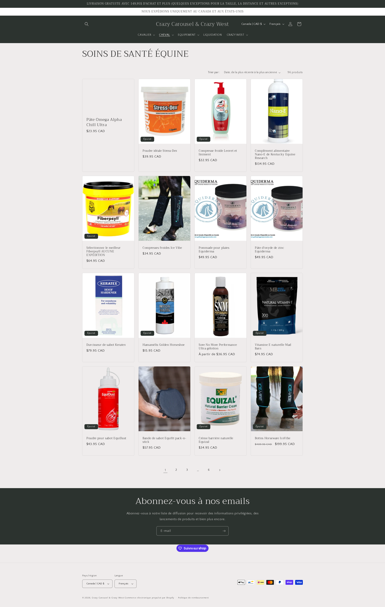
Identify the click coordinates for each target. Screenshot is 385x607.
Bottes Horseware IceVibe (272, 438)
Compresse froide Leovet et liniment (218, 152)
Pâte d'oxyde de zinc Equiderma (269, 249)
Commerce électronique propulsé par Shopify (149, 598)
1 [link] (165, 470)
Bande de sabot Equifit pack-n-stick (164, 440)
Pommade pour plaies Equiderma (214, 249)
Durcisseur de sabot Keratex (106, 345)
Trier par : (214, 72)
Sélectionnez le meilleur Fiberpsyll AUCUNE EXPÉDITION (103, 251)
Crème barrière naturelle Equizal (216, 440)
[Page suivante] (219, 470)
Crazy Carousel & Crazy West (108, 598)
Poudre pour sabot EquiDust (106, 438)
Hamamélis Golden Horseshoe (164, 345)
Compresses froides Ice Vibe (162, 248)
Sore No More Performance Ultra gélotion (218, 346)
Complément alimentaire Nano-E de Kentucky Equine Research (275, 154)
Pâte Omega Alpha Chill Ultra (104, 122)
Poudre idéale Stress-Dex (160, 151)
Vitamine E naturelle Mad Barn (273, 346)
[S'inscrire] (224, 531)
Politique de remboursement (193, 598)
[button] (86, 24)
